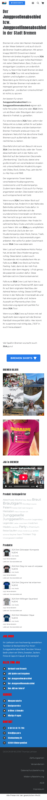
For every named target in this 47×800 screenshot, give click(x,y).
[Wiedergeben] (6, 486)
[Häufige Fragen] (5, 715)
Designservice (14, 705)
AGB (42, 783)
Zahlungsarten (37, 758)
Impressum (38, 789)
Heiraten (8, 511)
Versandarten (37, 764)
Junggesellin (13, 519)
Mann (25, 523)
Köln (30, 519)
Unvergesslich (9, 538)
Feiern (7, 507)
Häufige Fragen (14, 715)
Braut (36, 499)
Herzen (22, 512)
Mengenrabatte (15, 700)
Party (23, 526)
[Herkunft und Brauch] (5, 668)
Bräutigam (12, 503)
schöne (6, 534)
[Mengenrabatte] (5, 700)
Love (21, 523)
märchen (15, 527)
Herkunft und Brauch (17, 668)
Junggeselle (13, 515)
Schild (25, 531)
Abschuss (8, 499)
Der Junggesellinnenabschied (21, 683)
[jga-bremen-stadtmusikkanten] (13, 401)
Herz (17, 512)
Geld (23, 508)
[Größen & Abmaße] (5, 710)
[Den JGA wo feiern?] (5, 688)
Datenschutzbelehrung (32, 770)
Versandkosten (11, 559)
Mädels (7, 527)
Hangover (29, 508)
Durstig (26, 504)
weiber (19, 538)
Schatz (20, 531)
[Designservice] (5, 705)
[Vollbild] (41, 486)
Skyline (13, 534)
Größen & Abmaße (15, 710)
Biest (29, 500)
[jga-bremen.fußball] (13, 380)
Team (19, 534)
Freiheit (15, 508)
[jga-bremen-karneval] (34, 401)
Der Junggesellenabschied (20, 678)
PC (28, 527)
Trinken (26, 534)
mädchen (33, 523)
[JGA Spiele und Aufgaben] (5, 673)
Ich (27, 512)
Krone (26, 519)
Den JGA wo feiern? (16, 688)
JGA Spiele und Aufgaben (19, 673)
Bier (25, 500)
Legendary (37, 519)
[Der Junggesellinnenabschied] (5, 683)
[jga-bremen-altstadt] (34, 380)
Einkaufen (33, 504)
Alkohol (19, 500)
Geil (19, 508)
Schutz (30, 531)
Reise (6, 530)
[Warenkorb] (42, 3)
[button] (33, 3)
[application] (23, 477)
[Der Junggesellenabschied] (5, 678)
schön (35, 531)
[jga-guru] (4, 3)
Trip (34, 534)
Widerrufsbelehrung (34, 777)
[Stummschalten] (37, 486)
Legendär (8, 523)
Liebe (16, 523)
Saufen (13, 530)
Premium (34, 527)
